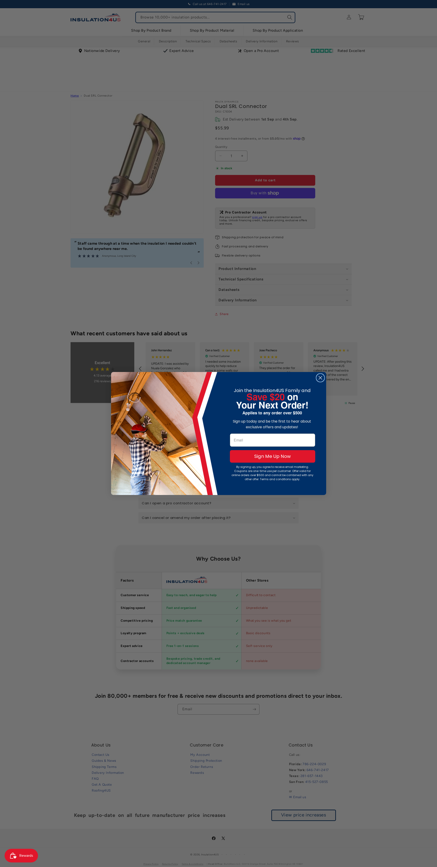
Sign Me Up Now (272, 456)
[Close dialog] (320, 378)
